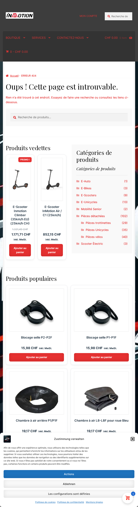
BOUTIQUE (13, 37)
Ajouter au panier (20, 250)
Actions (69, 474)
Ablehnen (69, 484)
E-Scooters (88, 195)
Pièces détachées (93, 216)
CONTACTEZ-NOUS (70, 37)
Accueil (14, 75)
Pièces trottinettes (98, 223)
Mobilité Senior (91, 209)
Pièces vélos (94, 237)
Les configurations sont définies (69, 494)
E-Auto (86, 181)
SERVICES (39, 37)
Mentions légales (94, 502)
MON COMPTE (88, 15)
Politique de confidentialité (70, 502)
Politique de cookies (45, 502)
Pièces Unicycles (97, 230)
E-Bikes (86, 188)
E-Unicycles (89, 202)
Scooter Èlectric (92, 243)
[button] (132, 439)
